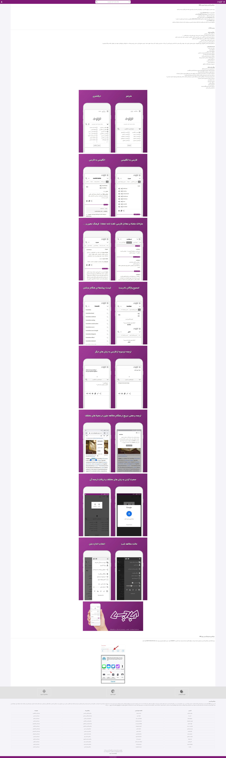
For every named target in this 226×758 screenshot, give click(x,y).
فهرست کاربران (190, 723)
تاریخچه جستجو (190, 734)
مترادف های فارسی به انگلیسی (87, 723)
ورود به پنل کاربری (189, 728)
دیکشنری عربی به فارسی (87, 731)
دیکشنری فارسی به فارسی (87, 718)
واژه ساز (118, 705)
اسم (111, 705)
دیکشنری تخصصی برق (87, 736)
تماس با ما (189, 715)
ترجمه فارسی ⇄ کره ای (36, 746)
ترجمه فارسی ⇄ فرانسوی (36, 723)
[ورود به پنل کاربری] (2, 2)
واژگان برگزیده (190, 731)
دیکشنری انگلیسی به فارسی (87, 713)
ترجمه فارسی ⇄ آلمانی (36, 726)
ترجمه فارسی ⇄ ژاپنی (36, 741)
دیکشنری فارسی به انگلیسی (87, 721)
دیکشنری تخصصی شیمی (87, 744)
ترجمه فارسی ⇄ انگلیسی (36, 713)
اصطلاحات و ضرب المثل (138, 741)
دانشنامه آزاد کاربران (138, 736)
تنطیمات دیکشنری (190, 736)
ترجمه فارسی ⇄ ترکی (36, 718)
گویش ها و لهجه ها (138, 726)
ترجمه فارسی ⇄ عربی (36, 715)
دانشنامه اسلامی (138, 728)
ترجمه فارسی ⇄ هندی (36, 739)
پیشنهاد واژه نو (190, 718)
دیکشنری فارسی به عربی (87, 728)
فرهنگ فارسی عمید (138, 718)
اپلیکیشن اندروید (189, 744)
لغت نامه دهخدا (138, 713)
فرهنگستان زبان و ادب (138, 723)
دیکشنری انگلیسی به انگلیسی (87, 726)
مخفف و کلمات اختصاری (87, 734)
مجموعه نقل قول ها (139, 746)
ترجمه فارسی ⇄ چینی (36, 744)
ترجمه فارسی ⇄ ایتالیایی (36, 728)
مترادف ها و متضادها (139, 721)
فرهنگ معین (138, 715)
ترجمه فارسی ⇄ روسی (36, 736)
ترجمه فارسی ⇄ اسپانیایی (36, 731)
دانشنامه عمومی (138, 731)
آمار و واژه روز (190, 741)
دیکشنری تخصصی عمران (87, 741)
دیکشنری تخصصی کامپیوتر (87, 739)
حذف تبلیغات (190, 739)
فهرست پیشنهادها (190, 721)
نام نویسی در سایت (190, 726)
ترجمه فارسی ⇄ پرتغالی (36, 734)
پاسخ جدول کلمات (138, 744)
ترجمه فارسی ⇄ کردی (36, 721)
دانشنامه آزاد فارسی (138, 734)
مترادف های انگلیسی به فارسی (87, 715)
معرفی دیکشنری (189, 713)
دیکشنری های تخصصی (87, 746)
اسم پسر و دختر (138, 739)
